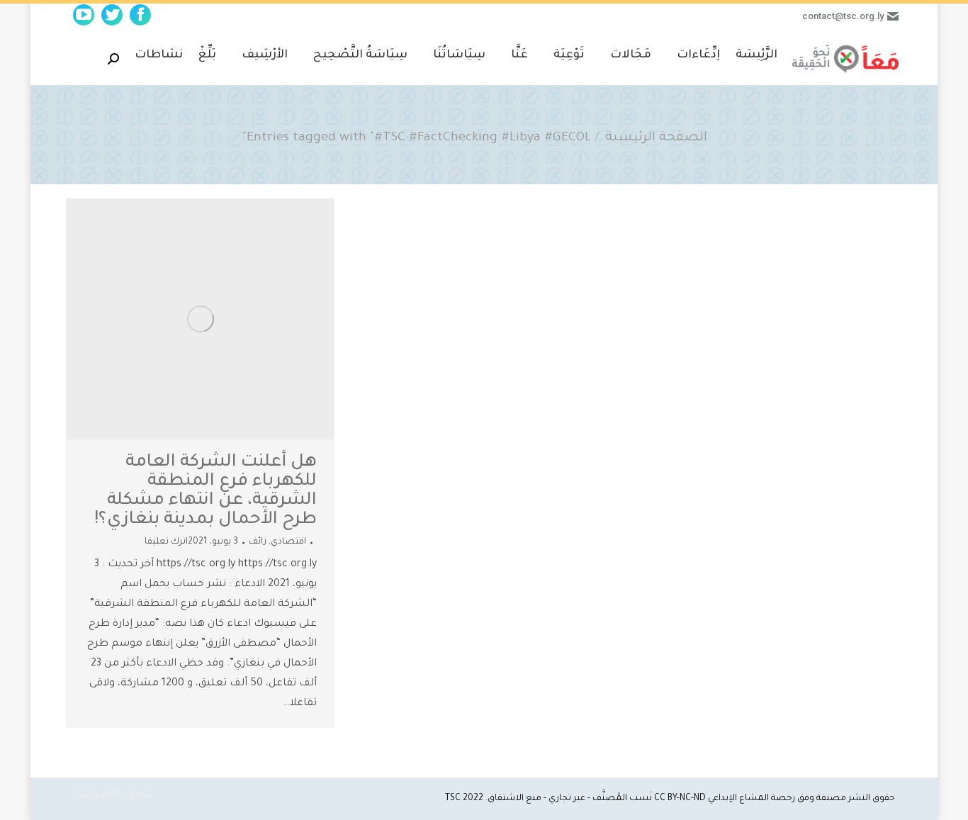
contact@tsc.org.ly (843, 16)
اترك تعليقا (166, 542)
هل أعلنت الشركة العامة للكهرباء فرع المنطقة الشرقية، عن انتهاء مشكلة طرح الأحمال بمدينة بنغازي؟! (205, 492)
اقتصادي (288, 542)
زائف (257, 542)
